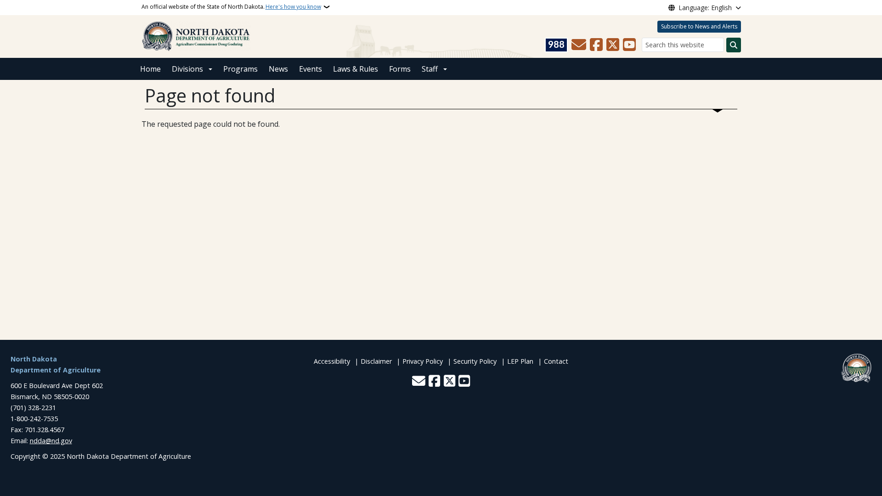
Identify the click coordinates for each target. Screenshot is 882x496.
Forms (400, 69)
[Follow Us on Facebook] (596, 45)
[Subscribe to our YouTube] (629, 45)
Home (150, 69)
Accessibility (332, 361)
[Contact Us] (578, 45)
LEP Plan (520, 361)
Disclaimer (376, 361)
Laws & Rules (355, 69)
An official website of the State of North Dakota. (231, 7)
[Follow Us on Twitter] (612, 45)
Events (310, 69)
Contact (556, 361)
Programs (240, 69)
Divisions (187, 69)
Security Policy (475, 361)
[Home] (196, 36)
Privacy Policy (422, 361)
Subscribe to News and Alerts (699, 26)
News (278, 69)
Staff (430, 69)
